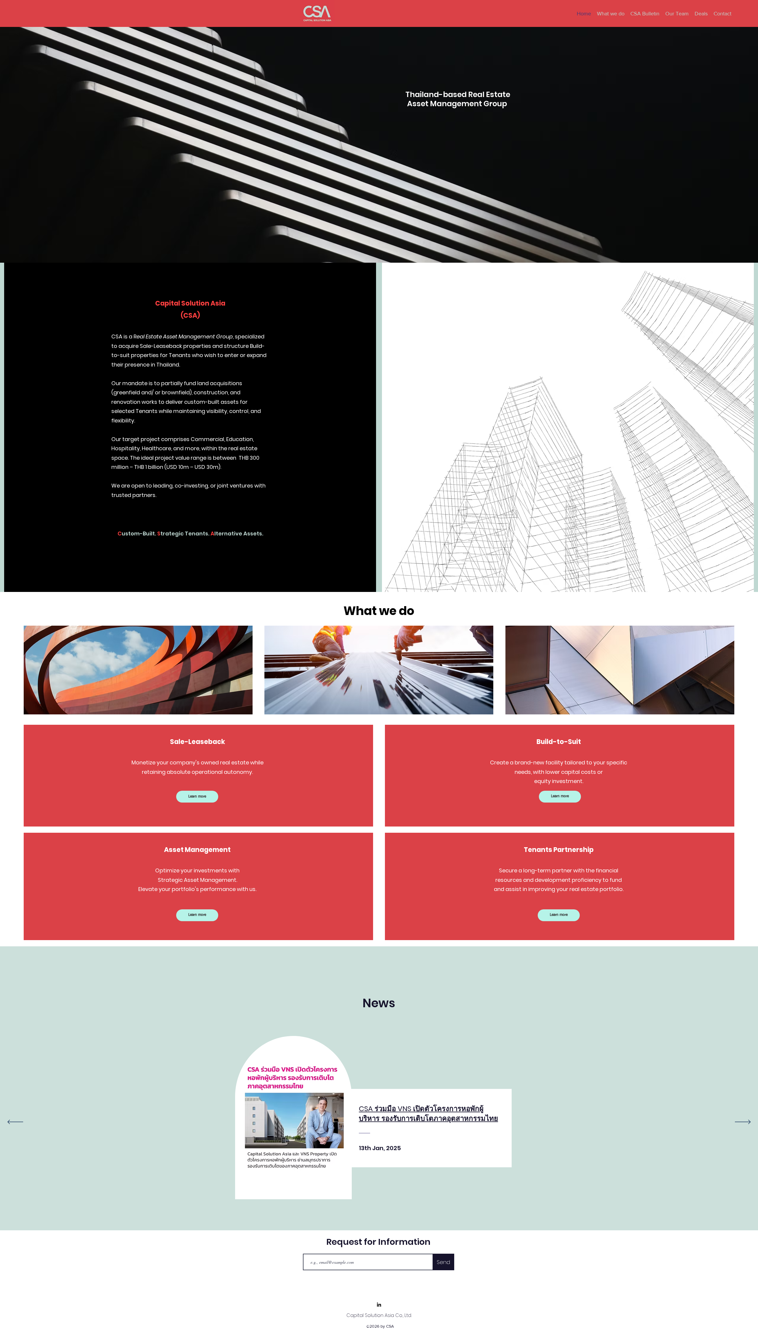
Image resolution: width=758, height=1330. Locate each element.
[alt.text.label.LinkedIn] (379, 1305)
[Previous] (15, 1122)
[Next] (743, 1122)
